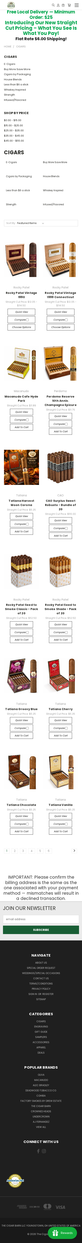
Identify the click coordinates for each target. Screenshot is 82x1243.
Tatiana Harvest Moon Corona (21, 503)
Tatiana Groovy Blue (21, 709)
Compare (20, 319)
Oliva (41, 1074)
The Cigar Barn (41, 1106)
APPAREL (41, 1047)
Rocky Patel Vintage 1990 (21, 295)
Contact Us (41, 978)
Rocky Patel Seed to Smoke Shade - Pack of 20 (61, 609)
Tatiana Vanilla (60, 805)
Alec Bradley (41, 1085)
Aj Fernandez (41, 1121)
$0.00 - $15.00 (12, 120)
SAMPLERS (41, 1037)
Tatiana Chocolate (21, 805)
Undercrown (41, 1116)
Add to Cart (21, 427)
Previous (6, 1239)
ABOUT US (41, 962)
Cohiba (41, 1095)
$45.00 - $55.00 (14, 141)
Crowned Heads (41, 1111)
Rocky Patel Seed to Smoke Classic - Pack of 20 (21, 609)
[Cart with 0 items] (69, 5)
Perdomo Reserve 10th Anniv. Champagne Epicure (61, 401)
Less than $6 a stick (16, 84)
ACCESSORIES (41, 1042)
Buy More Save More (17, 69)
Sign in (33, 994)
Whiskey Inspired (15, 90)
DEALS (41, 1052)
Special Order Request (41, 968)
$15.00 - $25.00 (13, 125)
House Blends (13, 79)
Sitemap (41, 999)
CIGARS (41, 1021)
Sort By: (11, 223)
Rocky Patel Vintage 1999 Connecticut (60, 295)
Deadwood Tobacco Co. (41, 1090)
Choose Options (21, 327)
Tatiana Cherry (61, 709)
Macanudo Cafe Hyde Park (21, 399)
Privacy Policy (41, 989)
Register (48, 994)
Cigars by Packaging (17, 74)
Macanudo (41, 1080)
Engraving (41, 1026)
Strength (9, 95)
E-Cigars (9, 64)
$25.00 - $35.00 (14, 130)
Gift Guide (41, 1031)
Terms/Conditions (41, 983)
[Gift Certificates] (63, 5)
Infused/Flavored (15, 100)
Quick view (21, 312)
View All (41, 1127)
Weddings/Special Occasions (41, 973)
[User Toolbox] (58, 5)
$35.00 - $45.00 (14, 136)
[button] (41, 1166)
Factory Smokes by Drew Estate (41, 1101)
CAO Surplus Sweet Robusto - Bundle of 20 (60, 505)
